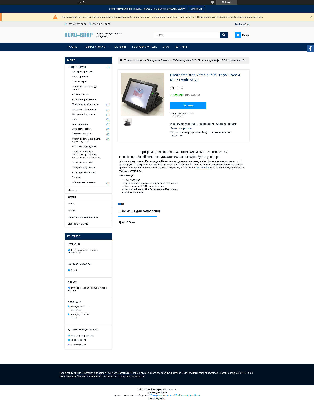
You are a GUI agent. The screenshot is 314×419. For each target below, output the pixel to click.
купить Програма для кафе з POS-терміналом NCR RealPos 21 (109, 373)
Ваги (74, 119)
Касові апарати (80, 124)
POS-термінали (80, 94)
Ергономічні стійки (81, 129)
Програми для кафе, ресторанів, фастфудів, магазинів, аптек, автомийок (86, 154)
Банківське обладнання (84, 109)
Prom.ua (172, 389)
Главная (73, 47)
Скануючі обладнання (83, 114)
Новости (72, 190)
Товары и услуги (94, 47)
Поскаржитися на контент (162, 395)
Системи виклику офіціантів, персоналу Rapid (86, 140)
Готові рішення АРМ (82, 162)
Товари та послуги (134, 60)
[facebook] (119, 204)
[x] (122, 204)
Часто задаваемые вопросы (83, 217)
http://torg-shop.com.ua (82, 335)
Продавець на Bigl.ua (157, 392)
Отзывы (72, 210)
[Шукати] (224, 35)
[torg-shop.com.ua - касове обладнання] (79, 38)
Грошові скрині (79, 81)
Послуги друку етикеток (84, 167)
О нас (166, 47)
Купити (188, 105)
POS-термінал (203, 167)
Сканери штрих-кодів (83, 71)
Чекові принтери (80, 76)
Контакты (181, 47)
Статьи (72, 197)
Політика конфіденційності (187, 395)
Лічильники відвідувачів (84, 146)
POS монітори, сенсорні (84, 99)
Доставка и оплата (144, 47)
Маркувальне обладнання (85, 104)
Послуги (76, 177)
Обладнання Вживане (158, 60)
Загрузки (120, 47)
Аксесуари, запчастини (84, 172)
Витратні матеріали (82, 134)
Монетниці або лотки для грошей (85, 88)
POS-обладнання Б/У (184, 60)
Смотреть (197, 8)
